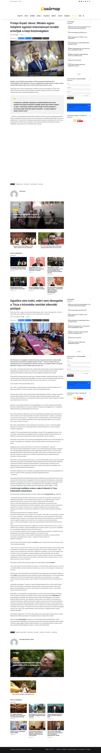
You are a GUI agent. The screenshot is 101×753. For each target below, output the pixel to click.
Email (68, 83)
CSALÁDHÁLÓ (46, 15)
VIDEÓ (80, 15)
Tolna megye (40, 184)
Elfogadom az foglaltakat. (78, 95)
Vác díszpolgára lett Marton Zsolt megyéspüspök (26, 215)
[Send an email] (17, 34)
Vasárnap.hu (29, 749)
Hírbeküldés (64, 749)
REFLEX (26, 15)
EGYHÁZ (39, 15)
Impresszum (58, 749)
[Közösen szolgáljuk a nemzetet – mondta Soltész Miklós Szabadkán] (37, 281)
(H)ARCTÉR (20, 15)
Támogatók (88, 749)
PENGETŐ (53, 15)
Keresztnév (69, 91)
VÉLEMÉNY (32, 15)
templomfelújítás (34, 184)
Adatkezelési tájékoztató (73, 749)
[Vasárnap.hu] (50, 9)
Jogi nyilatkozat (82, 749)
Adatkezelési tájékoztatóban (79, 95)
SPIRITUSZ (74, 15)
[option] (37, 215)
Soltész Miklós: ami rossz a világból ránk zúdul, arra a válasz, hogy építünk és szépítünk (36, 269)
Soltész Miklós (26, 184)
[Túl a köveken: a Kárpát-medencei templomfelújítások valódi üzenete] (18, 261)
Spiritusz (15, 209)
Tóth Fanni (15, 34)
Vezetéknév (69, 87)
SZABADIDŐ (67, 15)
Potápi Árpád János (19, 184)
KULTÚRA (60, 15)
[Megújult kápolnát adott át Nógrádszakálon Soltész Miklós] (18, 281)
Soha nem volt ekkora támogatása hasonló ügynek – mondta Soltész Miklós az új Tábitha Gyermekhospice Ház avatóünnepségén (55, 290)
